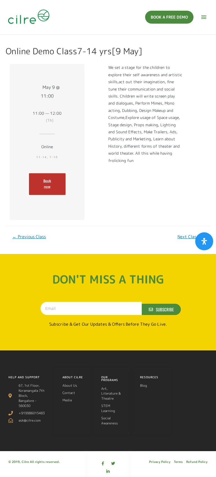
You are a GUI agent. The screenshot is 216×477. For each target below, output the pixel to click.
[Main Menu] (203, 17)
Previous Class (29, 237)
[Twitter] (113, 463)
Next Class (190, 237)
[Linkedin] (108, 471)
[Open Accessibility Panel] (204, 241)
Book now (47, 184)
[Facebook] (103, 463)
